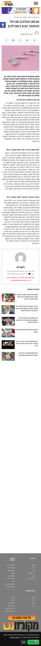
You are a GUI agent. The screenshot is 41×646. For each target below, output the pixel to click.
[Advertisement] (20, 455)
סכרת (27, 105)
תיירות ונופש (11, 603)
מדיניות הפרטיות (15, 637)
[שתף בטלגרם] (34, 40)
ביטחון (33, 565)
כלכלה (33, 576)
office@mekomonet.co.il (21, 280)
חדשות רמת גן (11, 587)
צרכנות (33, 606)
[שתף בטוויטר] (27, 40)
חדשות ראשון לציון (10, 584)
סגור (23, 642)
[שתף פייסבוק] (6, 40)
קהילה (13, 597)
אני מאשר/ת (33, 642)
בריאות (33, 568)
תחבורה (13, 600)
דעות (34, 570)
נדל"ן (33, 600)
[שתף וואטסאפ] (20, 40)
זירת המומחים (31, 573)
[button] (3, 25)
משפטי (33, 597)
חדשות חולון (11, 576)
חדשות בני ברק (11, 565)
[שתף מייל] (13, 40)
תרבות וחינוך (11, 606)
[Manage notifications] (36, 641)
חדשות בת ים (11, 568)
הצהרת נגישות (31, 579)
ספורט (33, 603)
